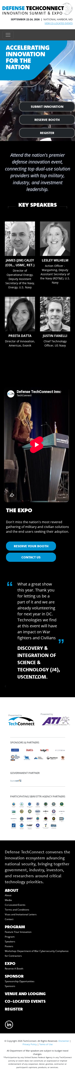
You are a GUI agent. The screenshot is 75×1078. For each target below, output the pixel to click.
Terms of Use (46, 1044)
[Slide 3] (45, 678)
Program (10, 936)
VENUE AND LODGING (25, 993)
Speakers (10, 941)
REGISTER (47, 133)
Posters (9, 946)
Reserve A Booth (14, 968)
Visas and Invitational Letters (21, 914)
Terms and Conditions (17, 909)
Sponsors (10, 986)
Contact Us (31, 557)
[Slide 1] (30, 678)
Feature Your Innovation (18, 932)
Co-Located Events (15, 905)
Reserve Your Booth (31, 546)
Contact (9, 919)
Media (8, 900)
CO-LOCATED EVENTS (25, 1001)
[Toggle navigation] (8, 35)
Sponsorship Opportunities (19, 981)
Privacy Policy (30, 1044)
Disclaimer (63, 1040)
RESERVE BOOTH (47, 120)
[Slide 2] (38, 678)
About (8, 895)
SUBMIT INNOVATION (47, 107)
